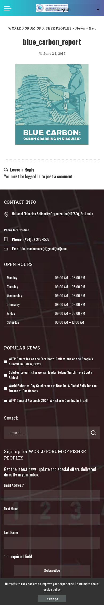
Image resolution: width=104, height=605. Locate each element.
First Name (11, 508)
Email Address (14, 485)
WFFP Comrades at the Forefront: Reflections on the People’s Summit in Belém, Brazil (51, 361)
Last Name (11, 532)
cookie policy (52, 589)
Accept (52, 599)
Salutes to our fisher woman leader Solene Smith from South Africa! (50, 375)
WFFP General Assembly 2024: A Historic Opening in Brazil (48, 400)
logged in (32, 176)
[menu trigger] (9, 8)
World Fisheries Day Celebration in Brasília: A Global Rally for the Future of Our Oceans (53, 388)
